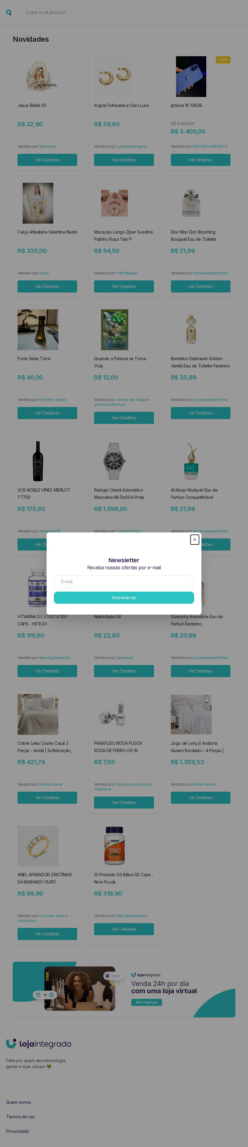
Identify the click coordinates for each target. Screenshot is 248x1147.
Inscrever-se (124, 597)
